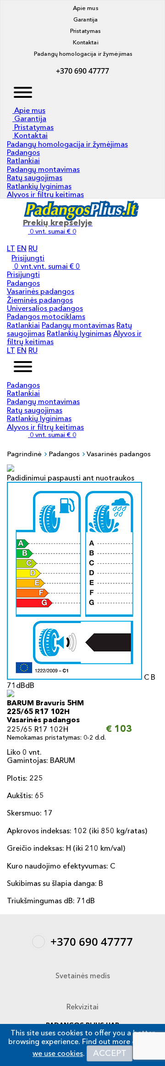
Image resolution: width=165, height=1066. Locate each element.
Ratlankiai (23, 160)
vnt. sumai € (53, 435)
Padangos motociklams (46, 316)
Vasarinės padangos (40, 291)
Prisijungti (27, 257)
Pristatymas (85, 30)
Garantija (85, 19)
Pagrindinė (24, 453)
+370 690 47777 (82, 71)
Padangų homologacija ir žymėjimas (82, 53)
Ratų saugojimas (34, 177)
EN (22, 248)
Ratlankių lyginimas (39, 186)
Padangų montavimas (43, 169)
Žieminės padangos (40, 299)
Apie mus (84, 7)
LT (11, 248)
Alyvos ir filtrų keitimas (45, 194)
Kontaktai (84, 42)
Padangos (23, 152)
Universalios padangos (45, 308)
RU (33, 248)
